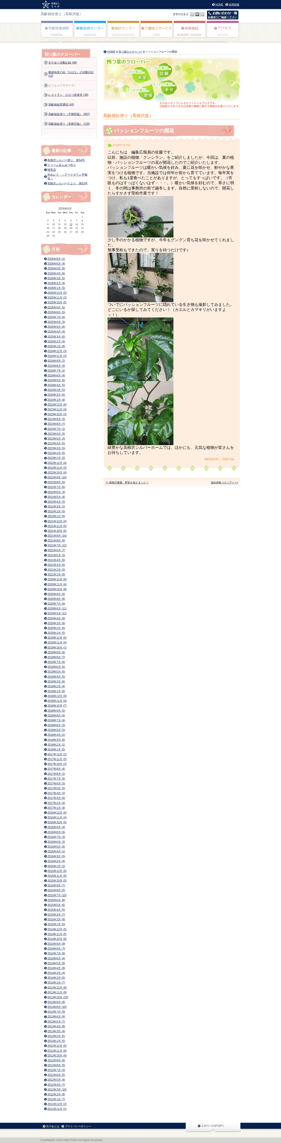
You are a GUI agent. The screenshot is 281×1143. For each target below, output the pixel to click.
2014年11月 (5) (57, 934)
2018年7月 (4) (56, 720)
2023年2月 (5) (56, 453)
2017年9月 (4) (56, 768)
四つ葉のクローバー (130, 51)
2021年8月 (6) (56, 540)
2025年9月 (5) (56, 307)
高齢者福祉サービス (157, 32)
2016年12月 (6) (57, 812)
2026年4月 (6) (56, 273)
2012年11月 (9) (57, 1050)
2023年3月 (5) (56, 448)
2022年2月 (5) (56, 511)
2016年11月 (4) (57, 817)
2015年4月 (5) (56, 909)
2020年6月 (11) (57, 608)
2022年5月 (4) (56, 497)
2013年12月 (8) (57, 987)
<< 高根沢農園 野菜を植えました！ (127, 482)
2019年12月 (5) (57, 637)
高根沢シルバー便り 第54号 (66, 160)
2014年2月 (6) (56, 977)
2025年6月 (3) (56, 322)
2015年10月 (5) (57, 880)
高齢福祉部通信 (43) (61, 104)
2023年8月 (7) (56, 424)
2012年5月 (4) (56, 1079)
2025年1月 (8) (56, 346)
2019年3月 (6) (56, 681)
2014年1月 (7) (56, 982)
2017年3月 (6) (56, 798)
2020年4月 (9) (56, 618)
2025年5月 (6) (56, 326)
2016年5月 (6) (56, 846)
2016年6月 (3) (56, 841)
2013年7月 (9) (56, 1011)
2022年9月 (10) (57, 477)
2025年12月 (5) (57, 292)
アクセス (223, 32)
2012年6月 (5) (56, 1075)
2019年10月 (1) (57, 647)
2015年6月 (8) (56, 900)
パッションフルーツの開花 (144, 130)
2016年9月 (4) (56, 827)
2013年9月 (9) (56, 1002)
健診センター (123, 32)
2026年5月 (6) (56, 268)
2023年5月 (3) (56, 438)
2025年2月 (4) (56, 341)
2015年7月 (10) (57, 895)
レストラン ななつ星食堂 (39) (68, 94)
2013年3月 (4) (56, 1031)
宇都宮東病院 (57, 32)
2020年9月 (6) (56, 594)
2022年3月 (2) (56, 506)
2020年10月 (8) (57, 589)
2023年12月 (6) (57, 404)
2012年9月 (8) (56, 1060)
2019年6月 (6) (56, 667)
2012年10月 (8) (57, 1055)
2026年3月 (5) (56, 278)
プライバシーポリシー (78, 1126)
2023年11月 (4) (57, 409)
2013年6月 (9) (56, 1016)
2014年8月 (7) (56, 948)
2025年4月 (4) (56, 331)
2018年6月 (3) (56, 725)
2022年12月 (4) (57, 463)
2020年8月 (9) (56, 599)
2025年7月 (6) (56, 317)
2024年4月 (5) (56, 385)
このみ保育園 (190, 32)
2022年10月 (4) (57, 472)
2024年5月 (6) (56, 380)
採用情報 (234, 4)
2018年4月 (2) (56, 734)
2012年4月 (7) (56, 1084)
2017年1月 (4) (56, 808)
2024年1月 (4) (56, 399)
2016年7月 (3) (56, 837)
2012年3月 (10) (57, 1089)
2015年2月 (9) (56, 919)
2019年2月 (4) (56, 686)
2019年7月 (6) (56, 662)
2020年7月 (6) (56, 603)
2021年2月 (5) (56, 569)
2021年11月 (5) (57, 526)
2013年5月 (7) (56, 1021)
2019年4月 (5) (56, 676)
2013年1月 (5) (56, 1041)
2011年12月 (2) (57, 1104)
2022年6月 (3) (56, 492)
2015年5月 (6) (56, 905)
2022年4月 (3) (56, 501)
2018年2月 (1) (56, 744)
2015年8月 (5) (56, 890)
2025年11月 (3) (57, 297)
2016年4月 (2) (56, 851)
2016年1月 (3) (56, 866)
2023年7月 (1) (56, 429)
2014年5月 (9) (56, 963)
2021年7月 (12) (57, 545)
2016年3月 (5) (56, 856)
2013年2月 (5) (56, 1036)
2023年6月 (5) (56, 433)
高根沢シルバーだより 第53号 (67, 183)
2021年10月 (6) (57, 531)
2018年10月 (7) (57, 705)
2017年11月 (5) (57, 759)
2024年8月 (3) (56, 365)
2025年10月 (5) (57, 302)
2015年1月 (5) (56, 924)
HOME (219, 4)
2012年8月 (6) (56, 1065)
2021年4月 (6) (56, 560)
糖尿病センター (90, 32)
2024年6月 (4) (56, 375)
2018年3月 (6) (56, 740)
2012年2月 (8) (56, 1094)
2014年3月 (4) (56, 973)
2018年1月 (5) (56, 749)
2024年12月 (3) (57, 351)
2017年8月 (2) (56, 774)
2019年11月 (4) (57, 642)
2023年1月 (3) (56, 458)
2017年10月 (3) (57, 764)
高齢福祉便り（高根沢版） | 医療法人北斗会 (52, 4)
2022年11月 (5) (57, 467)
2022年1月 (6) (56, 516)
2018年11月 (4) (57, 701)
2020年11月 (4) (57, 584)
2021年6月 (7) (56, 550)
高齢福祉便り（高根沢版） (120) (69, 123)
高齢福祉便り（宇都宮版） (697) (69, 114)
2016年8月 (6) (56, 832)
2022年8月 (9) (56, 482)
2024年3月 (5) (56, 390)
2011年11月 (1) (57, 1109)
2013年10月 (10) (57, 997)
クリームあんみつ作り (61, 165)
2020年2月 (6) (56, 628)
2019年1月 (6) (56, 691)
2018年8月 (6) (56, 715)
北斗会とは (52, 1126)
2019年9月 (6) (56, 652)
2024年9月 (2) (56, 360)
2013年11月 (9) (57, 992)
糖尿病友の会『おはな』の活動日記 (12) (71, 74)
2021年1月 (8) (56, 574)
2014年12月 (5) (57, 929)
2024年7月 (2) (56, 370)
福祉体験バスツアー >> (224, 482)
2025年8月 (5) (56, 312)
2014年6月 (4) (56, 958)
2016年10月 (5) (57, 822)
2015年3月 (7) (56, 914)
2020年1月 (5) (56, 633)
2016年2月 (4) (56, 861)
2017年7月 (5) (56, 778)
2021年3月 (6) (56, 565)
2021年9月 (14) (57, 535)
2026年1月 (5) (56, 288)
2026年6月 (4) (56, 263)
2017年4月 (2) (56, 793)
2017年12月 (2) (57, 754)
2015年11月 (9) (57, 875)
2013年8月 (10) (57, 1007)
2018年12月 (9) (57, 696)
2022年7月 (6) (56, 487)
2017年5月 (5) (56, 788)
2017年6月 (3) (56, 783)
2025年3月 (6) (56, 336)
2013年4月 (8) (56, 1026)
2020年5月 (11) (57, 613)
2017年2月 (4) (56, 803)
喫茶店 (51, 169)
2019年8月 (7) (56, 657)
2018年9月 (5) (56, 710)
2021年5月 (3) (56, 555)
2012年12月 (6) (57, 1045)
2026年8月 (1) (56, 258)
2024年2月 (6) (56, 394)
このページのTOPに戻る (213, 1127)
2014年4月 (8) (56, 968)
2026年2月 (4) (56, 283)
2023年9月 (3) (56, 419)
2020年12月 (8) (57, 579)
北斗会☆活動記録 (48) (62, 62)
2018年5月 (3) (56, 730)
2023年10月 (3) (57, 414)
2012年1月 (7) (56, 1099)
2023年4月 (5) (56, 443)
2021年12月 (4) (57, 521)
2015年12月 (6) (57, 871)
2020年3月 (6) (56, 623)
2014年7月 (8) (56, 953)
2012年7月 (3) (56, 1070)
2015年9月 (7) (56, 885)
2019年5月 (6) (56, 671)
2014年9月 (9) (56, 943)
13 (71, 224)
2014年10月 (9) (57, 939)
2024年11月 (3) (57, 356)
